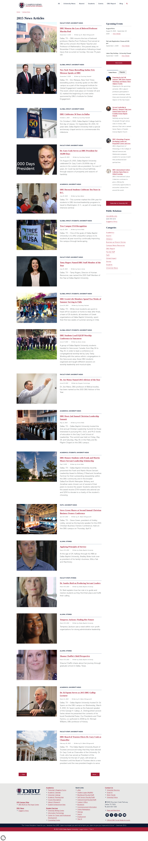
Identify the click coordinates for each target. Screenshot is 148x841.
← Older (22, 771)
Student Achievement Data (56, 802)
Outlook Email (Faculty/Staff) (86, 797)
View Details (117, 31)
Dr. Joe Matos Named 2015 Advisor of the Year (80, 377)
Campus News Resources (115, 242)
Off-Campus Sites (23, 799)
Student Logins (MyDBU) (85, 789)
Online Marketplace (83, 806)
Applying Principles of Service (73, 544)
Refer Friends (111, 792)
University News (112, 264)
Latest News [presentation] (112, 69)
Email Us (109, 789)
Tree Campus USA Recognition (73, 223)
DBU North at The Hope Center (29, 802)
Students (109, 261)
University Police (112, 794)
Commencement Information (87, 804)
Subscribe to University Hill (118, 200)
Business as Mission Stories (116, 239)
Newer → (95, 771)
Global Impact (111, 255)
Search (79, 811)
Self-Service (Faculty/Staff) (86, 794)
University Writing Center (56, 807)
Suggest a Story (111, 218)
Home (18, 9)
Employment (81, 814)
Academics (110, 229)
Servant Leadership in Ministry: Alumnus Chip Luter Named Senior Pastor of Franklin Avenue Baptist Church (121, 109)
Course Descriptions (54, 797)
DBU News (20, 805)
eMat (79, 787)
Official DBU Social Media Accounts (118, 817)
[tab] (112, 69)
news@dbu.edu (111, 213)
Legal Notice (84, 826)
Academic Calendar (54, 789)
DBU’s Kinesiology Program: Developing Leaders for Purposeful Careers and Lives (121, 138)
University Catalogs (54, 792)
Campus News (26, 9)
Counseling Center (54, 817)
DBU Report (110, 245)
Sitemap (80, 809)
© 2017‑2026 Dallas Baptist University (66, 826)
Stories (108, 258)
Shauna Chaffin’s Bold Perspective (75, 653)
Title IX (79, 816)
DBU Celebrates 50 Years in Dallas (75, 111)
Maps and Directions (113, 807)
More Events (118, 60)
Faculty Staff (110, 248)
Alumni (108, 232)
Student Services (52, 805)
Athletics (109, 235)
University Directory (113, 787)
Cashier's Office (82, 799)
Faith (108, 252)
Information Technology (56, 810)
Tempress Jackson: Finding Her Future (77, 616)
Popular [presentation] (122, 69)
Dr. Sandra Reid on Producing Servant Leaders (80, 580)
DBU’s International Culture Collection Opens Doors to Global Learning (121, 169)
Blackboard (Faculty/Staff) (85, 792)
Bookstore (80, 802)
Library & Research (54, 799)
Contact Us (109, 785)
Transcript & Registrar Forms (57, 787)
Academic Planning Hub (56, 794)
